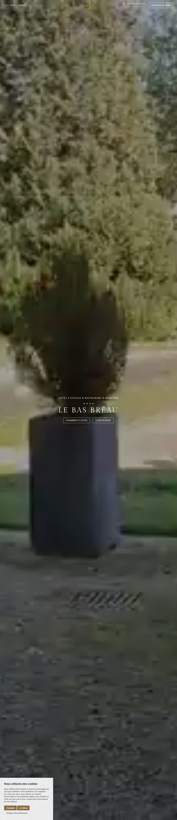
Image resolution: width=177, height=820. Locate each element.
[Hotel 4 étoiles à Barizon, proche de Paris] (88, 5)
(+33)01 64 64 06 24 (133, 6)
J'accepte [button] (10, 808)
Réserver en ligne (161, 5)
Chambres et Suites (76, 420)
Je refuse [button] (23, 808)
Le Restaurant (103, 420)
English (22, 5)
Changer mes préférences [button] (16, 813)
